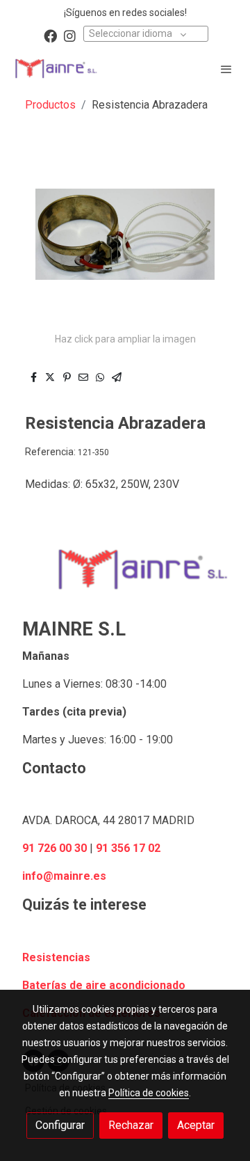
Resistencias (56, 957)
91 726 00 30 (54, 848)
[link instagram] (70, 35)
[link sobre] (125, 577)
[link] (55, 68)
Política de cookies (148, 1092)
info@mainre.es (64, 876)
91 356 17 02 (128, 848)
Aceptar (196, 1125)
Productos (50, 104)
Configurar (60, 1125)
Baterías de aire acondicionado (103, 985)
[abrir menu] (226, 69)
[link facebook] (50, 35)
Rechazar (130, 1125)
